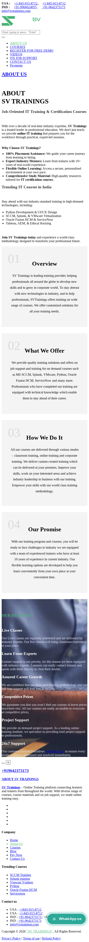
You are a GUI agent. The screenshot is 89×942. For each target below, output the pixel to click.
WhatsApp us (70, 919)
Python (14, 886)
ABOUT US (18, 43)
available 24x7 (54, 751)
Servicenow (17, 893)
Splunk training (20, 878)
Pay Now (16, 855)
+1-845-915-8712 (26, 3)
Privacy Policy (11, 938)
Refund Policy (51, 938)
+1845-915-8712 (30, 909)
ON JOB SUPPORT (23, 58)
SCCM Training (20, 875)
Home (14, 840)
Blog (13, 851)
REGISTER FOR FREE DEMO (31, 50)
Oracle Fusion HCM (23, 890)
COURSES (17, 47)
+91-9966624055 (25, 7)
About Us (16, 844)
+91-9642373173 (53, 7)
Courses (15, 847)
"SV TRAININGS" (39, 931)
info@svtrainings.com (16, 11)
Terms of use (31, 938)
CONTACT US (20, 61)
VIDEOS (16, 54)
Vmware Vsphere (21, 882)
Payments (16, 65)
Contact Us (17, 858)
